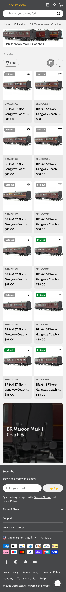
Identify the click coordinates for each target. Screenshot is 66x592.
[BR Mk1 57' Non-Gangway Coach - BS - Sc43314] (17, 85)
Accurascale (19, 585)
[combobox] (33, 13)
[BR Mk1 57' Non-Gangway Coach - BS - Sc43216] (48, 85)
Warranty (8, 578)
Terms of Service (26, 578)
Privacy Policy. (10, 500)
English (45, 538)
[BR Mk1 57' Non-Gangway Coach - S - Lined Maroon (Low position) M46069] (48, 196)
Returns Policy (30, 572)
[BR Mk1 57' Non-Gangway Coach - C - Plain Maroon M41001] (48, 306)
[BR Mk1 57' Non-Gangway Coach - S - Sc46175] (48, 140)
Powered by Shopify (38, 585)
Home (6, 24)
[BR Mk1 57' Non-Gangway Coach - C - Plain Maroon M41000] (48, 361)
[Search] (59, 14)
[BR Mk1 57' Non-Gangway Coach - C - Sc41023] (17, 196)
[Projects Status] (48, 5)
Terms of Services (42, 497)
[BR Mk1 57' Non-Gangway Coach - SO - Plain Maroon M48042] (48, 251)
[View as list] (59, 63)
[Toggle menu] (5, 5)
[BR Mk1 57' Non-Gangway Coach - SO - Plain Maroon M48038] (17, 361)
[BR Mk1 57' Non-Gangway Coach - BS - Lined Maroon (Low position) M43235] (17, 140)
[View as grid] (50, 63)
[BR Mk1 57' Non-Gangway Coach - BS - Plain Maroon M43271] (17, 306)
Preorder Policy (51, 572)
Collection (20, 24)
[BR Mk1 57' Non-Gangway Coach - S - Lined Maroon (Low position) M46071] (17, 251)
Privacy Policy (10, 572)
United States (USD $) (20, 537)
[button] (57, 583)
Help (43, 578)
